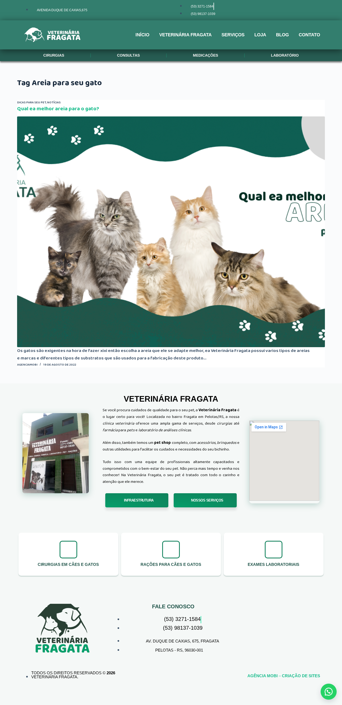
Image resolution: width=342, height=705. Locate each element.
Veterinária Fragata (185, 34)
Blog (282, 34)
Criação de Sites (301, 675)
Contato (309, 34)
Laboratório (285, 55)
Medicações (205, 55)
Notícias (54, 102)
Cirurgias (53, 55)
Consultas (128, 55)
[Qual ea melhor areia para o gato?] (171, 231)
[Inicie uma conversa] (329, 692)
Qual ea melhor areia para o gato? (58, 108)
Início (142, 34)
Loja (260, 34)
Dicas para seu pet (31, 102)
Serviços (232, 34)
